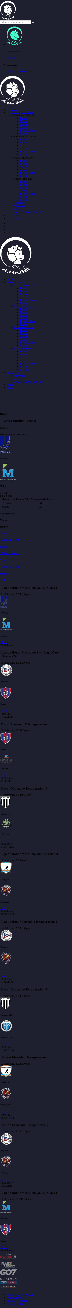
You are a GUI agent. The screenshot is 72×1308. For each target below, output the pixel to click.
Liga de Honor (28, 130)
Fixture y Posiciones (23, 112)
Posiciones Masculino (24, 285)
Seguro (16, 215)
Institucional (18, 202)
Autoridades (19, 205)
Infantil (24, 118)
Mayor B (25, 199)
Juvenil (24, 127)
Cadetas (24, 145)
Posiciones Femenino (24, 306)
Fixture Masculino (23, 327)
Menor (23, 121)
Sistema (11, 57)
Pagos (15, 218)
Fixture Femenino (22, 348)
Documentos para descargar (28, 212)
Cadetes (24, 124)
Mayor (23, 133)
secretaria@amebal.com (19, 71)
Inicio (15, 109)
